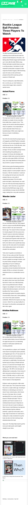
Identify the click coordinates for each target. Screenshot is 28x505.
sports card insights (16, 426)
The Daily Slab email (14, 424)
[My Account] (17, 2)
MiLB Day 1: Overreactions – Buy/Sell (10, 499)
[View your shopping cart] (21, 2)
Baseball (21, 19)
